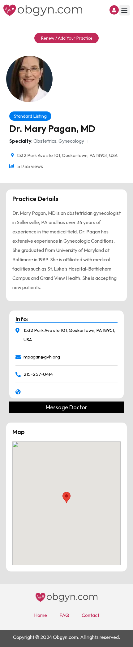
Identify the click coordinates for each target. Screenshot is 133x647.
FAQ (64, 615)
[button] (124, 10)
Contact (90, 615)
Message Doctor (66, 407)
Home (40, 615)
